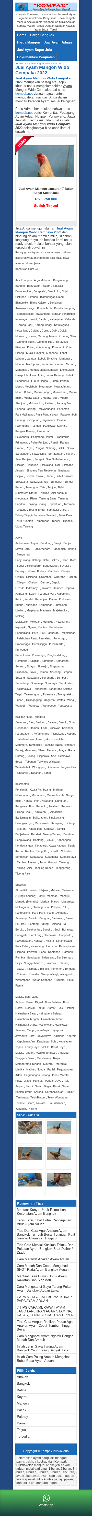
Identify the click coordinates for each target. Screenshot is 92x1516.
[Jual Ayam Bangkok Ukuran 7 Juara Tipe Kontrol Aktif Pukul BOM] (30, 1133)
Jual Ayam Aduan (58, 42)
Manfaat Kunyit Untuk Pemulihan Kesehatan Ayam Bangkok (41, 1211)
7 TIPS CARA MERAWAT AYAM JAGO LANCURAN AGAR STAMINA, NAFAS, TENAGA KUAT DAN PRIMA (45, 1311)
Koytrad (22, 1397)
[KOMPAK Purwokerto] (46, 10)
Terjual (22, 1430)
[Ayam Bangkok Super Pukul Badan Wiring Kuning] (30, 1185)
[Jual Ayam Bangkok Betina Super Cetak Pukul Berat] (59, 1159)
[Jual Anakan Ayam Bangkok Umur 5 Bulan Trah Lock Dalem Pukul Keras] (59, 1133)
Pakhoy (22, 1417)
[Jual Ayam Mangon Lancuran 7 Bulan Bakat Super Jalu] (46, 176)
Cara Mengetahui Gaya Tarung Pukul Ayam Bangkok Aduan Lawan (44, 1288)
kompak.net (24, 93)
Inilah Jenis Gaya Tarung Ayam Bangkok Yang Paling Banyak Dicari (43, 1348)
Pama (21, 1423)
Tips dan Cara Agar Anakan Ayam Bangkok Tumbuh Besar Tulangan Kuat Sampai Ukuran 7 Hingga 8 (46, 1234)
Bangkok (23, 1383)
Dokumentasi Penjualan (36, 57)
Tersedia (23, 1436)
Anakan (22, 1377)
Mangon (23, 1403)
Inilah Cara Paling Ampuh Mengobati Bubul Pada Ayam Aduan (44, 1359)
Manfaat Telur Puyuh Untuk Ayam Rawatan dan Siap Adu (42, 1278)
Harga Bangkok (42, 35)
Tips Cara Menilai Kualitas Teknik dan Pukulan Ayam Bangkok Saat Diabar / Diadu (45, 1248)
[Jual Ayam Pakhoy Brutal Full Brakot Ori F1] (30, 1159)
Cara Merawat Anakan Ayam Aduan (43, 1259)
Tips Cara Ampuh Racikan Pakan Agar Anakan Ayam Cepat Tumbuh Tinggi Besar (45, 1325)
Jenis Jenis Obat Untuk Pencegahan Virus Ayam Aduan (44, 1222)
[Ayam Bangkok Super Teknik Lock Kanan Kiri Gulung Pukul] (59, 1185)
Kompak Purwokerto (55, 1451)
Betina (21, 1390)
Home (21, 35)
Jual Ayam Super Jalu (34, 50)
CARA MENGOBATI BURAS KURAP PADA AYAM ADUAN (44, 1299)
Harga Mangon (28, 42)
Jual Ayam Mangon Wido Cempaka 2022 (44, 230)
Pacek (21, 1410)
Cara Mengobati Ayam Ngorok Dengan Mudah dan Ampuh (45, 1338)
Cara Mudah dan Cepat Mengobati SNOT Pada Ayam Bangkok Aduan (42, 1267)
